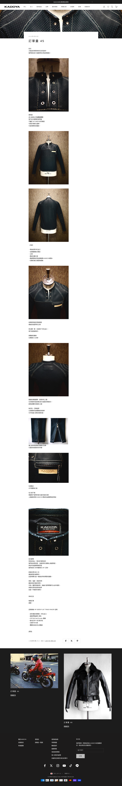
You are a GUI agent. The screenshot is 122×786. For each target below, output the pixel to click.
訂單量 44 (14, 691)
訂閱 (80, 756)
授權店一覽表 (39, 742)
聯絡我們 (54, 745)
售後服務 (21, 745)
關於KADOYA (22, 739)
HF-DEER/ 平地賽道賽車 (36, 117)
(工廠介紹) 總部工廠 (50, 641)
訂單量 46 (68, 722)
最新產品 (39, 6)
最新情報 (54, 6)
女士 (31, 6)
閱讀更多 (13, 695)
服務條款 (54, 749)
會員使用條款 (56, 752)
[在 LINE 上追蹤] (77, 765)
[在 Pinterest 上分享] (77, 641)
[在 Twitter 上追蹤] (51, 765)
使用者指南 (55, 739)
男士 (25, 6)
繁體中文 (67, 773)
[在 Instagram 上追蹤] (57, 765)
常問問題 (54, 742)
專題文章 (64, 6)
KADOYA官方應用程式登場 (61, 1)
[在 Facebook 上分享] (66, 641)
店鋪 (79, 6)
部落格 (72, 6)
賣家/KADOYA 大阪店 (36, 625)
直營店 (37, 739)
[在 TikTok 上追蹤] (70, 765)
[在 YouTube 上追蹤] (64, 765)
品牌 (47, 6)
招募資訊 (21, 742)
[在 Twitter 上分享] (71, 641)
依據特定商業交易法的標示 (60, 758)
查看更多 (87, 6)
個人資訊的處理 (56, 755)
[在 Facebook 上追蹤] (45, 765)
